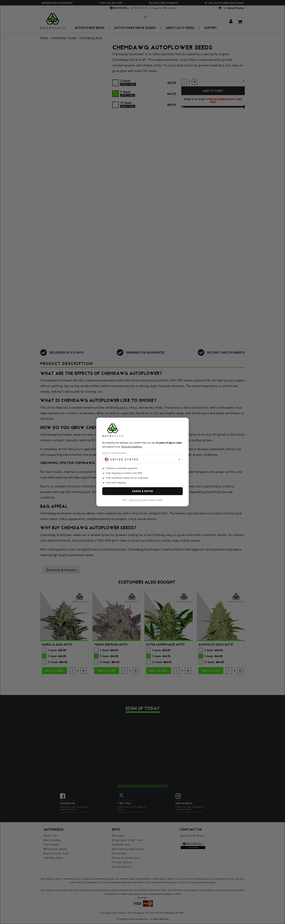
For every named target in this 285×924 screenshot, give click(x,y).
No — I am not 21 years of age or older (142, 499)
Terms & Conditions (131, 446)
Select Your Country (114, 453)
